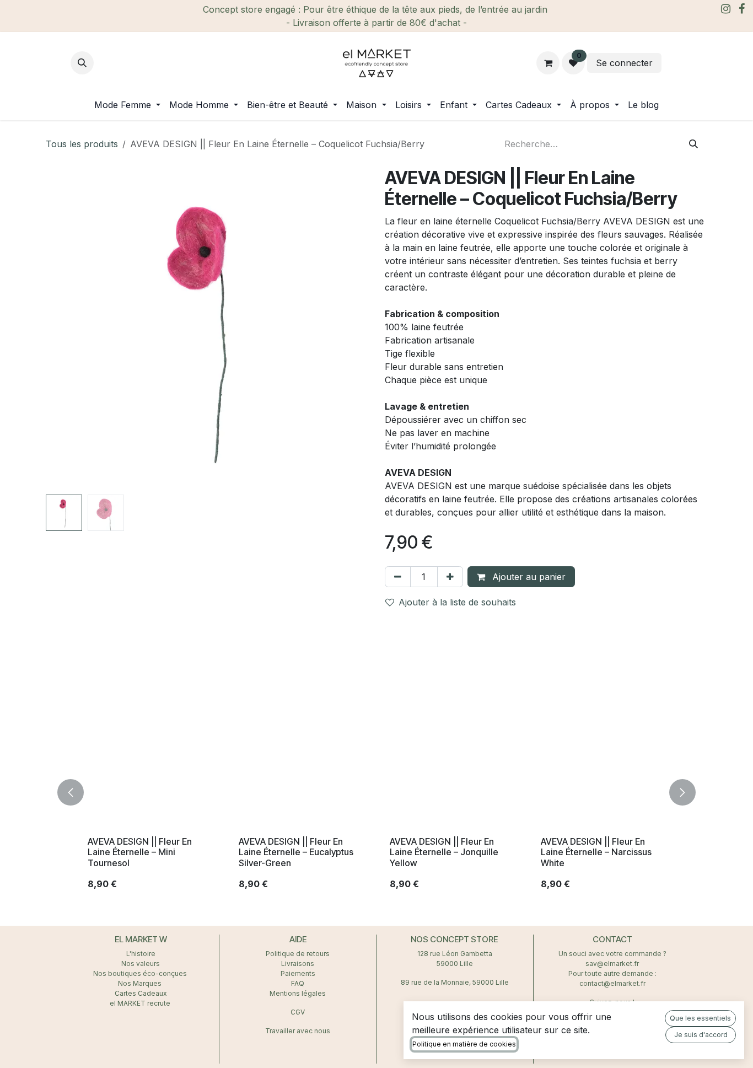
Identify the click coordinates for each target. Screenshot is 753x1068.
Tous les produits (82, 143)
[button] (82, 62)
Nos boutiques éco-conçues (140, 973)
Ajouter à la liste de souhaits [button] (457, 602)
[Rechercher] (693, 143)
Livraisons (297, 963)
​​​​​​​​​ (673, 62)
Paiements (298, 973)
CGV (298, 1012)
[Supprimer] (398, 576)
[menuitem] (127, 105)
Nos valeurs (140, 963)
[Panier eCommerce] (548, 62)
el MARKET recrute (141, 1003)
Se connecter (624, 62)
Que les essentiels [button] (700, 1018)
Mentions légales (298, 993)
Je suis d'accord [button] (701, 1035)
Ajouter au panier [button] (528, 576)
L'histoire (140, 953)
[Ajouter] (450, 576)
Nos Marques (140, 983)
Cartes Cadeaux (141, 993)
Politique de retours (298, 953)
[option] (376, 792)
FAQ (297, 983)
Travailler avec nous (297, 1031)
